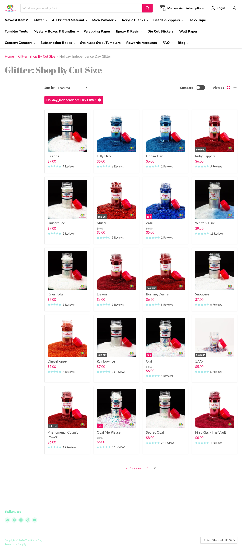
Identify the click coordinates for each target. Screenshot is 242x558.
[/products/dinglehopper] (67, 337)
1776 (199, 361)
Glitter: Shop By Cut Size (36, 56)
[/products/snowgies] (214, 270)
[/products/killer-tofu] (67, 270)
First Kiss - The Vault (210, 432)
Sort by (49, 87)
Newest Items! (16, 20)
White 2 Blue (205, 223)
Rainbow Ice (106, 361)
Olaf (149, 361)
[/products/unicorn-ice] (67, 199)
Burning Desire (157, 294)
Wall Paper (188, 31)
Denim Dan (154, 156)
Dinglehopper (58, 361)
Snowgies (202, 294)
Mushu (102, 223)
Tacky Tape (197, 20)
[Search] (147, 8)
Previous (135, 468)
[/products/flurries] (67, 132)
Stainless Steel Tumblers (100, 42)
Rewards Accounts (141, 42)
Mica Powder (103, 20)
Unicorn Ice (56, 223)
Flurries (53, 156)
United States (217, 540)
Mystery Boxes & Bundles (55, 31)
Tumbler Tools (16, 31)
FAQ (167, 42)
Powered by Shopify (15, 544)
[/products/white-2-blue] (214, 199)
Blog (182, 42)
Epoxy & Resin (128, 31)
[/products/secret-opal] (165, 408)
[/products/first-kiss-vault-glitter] (214, 408)
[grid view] (229, 87)
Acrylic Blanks (134, 20)
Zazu (149, 223)
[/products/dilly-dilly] (116, 132)
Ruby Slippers (205, 156)
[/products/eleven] (116, 270)
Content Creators (19, 42)
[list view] (234, 87)
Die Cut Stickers (160, 31)
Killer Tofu (55, 294)
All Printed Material (68, 20)
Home (9, 56)
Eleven (102, 294)
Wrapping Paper (97, 31)
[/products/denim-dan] (165, 132)
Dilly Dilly (104, 156)
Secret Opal (155, 432)
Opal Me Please (109, 432)
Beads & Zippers (167, 20)
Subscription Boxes (56, 42)
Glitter (39, 20)
